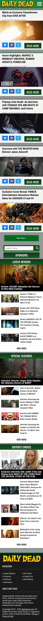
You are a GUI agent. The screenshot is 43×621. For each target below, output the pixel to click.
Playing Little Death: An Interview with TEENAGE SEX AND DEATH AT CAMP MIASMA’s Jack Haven (20, 105)
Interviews (8, 582)
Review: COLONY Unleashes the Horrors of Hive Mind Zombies (20, 287)
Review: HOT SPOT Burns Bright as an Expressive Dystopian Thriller (30, 311)
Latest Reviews (22, 262)
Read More (33, 46)
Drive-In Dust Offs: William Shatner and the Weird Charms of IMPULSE (30, 391)
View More (22, 348)
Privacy (35, 614)
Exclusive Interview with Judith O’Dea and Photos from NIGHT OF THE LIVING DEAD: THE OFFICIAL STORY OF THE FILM (21, 474)
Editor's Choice (21, 447)
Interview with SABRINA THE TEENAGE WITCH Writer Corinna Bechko (29, 416)
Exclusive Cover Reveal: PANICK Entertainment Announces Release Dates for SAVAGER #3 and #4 (20, 195)
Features (7, 576)
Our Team (27, 573)
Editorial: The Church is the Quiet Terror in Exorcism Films (30, 521)
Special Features (21, 356)
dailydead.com (28, 609)
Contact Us (28, 576)
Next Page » (21, 238)
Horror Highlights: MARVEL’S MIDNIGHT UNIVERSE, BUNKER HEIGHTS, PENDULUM (18, 59)
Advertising (28, 579)
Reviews (7, 579)
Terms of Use (7, 616)
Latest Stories (9, 573)
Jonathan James (20, 20)
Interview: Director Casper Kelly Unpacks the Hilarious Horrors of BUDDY (20, 381)
